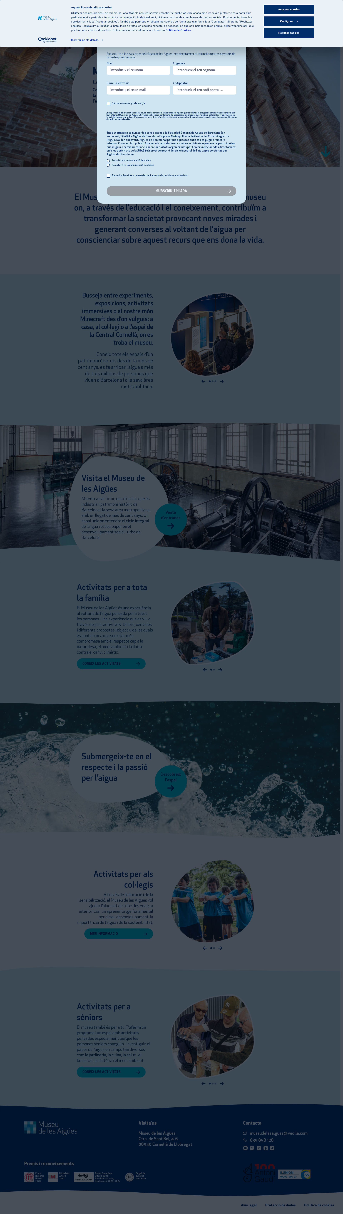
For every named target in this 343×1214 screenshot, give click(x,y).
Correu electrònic (118, 83)
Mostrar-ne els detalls (84, 39)
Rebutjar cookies (288, 32)
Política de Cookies (178, 30)
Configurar (287, 21)
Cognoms (179, 63)
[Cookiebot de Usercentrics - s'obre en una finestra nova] (47, 40)
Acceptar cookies (289, 9)
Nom (109, 63)
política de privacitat (120, 119)
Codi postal (180, 83)
